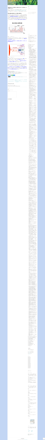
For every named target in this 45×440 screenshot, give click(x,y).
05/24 (28, 404)
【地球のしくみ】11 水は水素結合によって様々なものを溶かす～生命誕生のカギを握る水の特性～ (32, 262)
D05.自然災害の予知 (30, 156)
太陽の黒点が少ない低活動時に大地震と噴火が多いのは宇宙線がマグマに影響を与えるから (32, 57)
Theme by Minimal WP (25, 439)
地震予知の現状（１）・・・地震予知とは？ (32, 105)
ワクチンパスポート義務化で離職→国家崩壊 (31, 380)
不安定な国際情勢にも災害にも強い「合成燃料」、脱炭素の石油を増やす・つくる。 (32, 41)
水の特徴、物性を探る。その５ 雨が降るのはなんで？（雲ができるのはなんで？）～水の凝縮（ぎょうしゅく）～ (32, 326)
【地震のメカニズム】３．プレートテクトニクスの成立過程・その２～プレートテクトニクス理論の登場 (32, 134)
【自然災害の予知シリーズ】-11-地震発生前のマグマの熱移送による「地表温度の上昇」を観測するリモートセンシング (32, 278)
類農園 (31, 431)
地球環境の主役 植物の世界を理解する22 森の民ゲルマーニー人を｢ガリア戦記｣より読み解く (32, 285)
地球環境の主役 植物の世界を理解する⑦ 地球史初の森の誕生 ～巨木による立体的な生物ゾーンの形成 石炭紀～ (32, 308)
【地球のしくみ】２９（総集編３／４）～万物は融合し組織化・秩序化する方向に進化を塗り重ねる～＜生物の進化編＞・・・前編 (32, 233)
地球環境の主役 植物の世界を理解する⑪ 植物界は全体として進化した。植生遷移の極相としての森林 (32, 301)
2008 (29, 366)
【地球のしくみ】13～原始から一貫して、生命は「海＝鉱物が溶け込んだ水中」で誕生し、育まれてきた (32, 259)
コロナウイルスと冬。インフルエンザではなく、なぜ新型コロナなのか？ (32, 409)
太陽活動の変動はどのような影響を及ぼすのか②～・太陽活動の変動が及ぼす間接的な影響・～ (32, 183)
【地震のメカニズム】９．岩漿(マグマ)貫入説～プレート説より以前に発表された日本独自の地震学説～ (32, 126)
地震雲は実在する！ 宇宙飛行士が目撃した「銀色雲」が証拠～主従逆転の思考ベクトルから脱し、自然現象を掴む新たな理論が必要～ (32, 178)
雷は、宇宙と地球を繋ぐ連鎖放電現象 (32, 159)
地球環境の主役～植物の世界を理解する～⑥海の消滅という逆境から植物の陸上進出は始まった (32, 310)
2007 (29, 367)
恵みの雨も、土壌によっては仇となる (32, 279)
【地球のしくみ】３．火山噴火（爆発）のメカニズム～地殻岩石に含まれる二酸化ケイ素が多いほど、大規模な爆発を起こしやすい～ (32, 273)
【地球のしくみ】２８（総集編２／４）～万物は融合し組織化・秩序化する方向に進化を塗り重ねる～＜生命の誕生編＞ (32, 238)
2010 (29, 365)
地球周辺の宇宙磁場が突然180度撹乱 (32, 181)
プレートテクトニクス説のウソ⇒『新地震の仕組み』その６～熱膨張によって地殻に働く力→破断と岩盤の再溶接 (32, 145)
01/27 (28, 415)
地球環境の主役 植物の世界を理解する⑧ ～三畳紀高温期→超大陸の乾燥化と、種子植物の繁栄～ (32, 305)
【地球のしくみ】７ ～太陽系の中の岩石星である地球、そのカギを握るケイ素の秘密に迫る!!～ (32, 268)
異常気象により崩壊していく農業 (31, 173)
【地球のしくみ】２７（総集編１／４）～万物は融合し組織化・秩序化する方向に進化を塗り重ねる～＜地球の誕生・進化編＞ (32, 241)
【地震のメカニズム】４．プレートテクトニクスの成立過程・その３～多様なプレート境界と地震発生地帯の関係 (32, 132)
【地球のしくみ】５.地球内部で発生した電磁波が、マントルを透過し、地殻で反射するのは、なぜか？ (32, 271)
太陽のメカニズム (30, 324)
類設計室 (29, 430)
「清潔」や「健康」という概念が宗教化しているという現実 (32, 390)
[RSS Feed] (23, 438)
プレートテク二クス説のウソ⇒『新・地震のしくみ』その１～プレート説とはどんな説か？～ (32, 152)
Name (8, 89)
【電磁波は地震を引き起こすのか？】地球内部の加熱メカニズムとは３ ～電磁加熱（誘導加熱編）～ (32, 107)
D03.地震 (29, 48)
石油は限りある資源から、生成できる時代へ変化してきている (32, 38)
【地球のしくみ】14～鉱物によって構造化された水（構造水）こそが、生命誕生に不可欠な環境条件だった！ (32, 257)
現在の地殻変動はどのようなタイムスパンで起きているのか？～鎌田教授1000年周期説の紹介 (32, 86)
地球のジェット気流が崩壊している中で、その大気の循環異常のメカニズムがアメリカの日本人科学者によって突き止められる (32, 212)
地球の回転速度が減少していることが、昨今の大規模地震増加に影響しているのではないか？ (32, 72)
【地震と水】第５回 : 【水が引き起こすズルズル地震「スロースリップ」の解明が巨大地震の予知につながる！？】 (32, 93)
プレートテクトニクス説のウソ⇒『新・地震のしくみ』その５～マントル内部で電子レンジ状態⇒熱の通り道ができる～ (32, 147)
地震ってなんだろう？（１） (31, 155)
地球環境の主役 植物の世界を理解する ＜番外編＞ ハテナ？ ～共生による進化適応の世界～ (32, 307)
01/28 (28, 410)
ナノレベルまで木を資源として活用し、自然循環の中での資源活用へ (32, 35)
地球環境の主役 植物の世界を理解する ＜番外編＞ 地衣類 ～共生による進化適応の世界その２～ (32, 296)
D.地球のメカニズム (30, 46)
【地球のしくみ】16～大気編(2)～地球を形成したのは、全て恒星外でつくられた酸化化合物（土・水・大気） (32, 253)
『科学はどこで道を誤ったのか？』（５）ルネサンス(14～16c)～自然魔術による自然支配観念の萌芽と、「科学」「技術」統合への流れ (32, 403)
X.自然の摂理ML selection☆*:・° (31, 344)
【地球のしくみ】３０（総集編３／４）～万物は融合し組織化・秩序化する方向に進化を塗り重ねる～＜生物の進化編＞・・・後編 (32, 231)
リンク (20, 73)
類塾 (28, 431)
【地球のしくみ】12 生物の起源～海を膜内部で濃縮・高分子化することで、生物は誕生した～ (32, 260)
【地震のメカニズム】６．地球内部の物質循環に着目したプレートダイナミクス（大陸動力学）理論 (32, 130)
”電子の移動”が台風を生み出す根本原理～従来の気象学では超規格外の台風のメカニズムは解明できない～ (32, 193)
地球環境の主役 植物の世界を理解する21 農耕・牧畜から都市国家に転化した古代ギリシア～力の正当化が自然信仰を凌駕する (32, 287)
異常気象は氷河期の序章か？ (31, 198)
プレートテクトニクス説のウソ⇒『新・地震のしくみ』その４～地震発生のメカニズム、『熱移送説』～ (32, 148)
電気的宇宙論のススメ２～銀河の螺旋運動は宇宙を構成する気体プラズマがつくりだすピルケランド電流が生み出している (32, 205)
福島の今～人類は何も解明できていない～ (32, 177)
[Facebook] (22, 438)
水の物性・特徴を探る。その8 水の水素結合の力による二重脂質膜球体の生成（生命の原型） (32, 321)
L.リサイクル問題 (30, 340)
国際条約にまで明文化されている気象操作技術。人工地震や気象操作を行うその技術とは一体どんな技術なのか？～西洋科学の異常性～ (32, 209)
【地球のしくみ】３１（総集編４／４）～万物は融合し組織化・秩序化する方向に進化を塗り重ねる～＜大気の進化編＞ (32, 228)
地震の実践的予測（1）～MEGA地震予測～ (32, 50)
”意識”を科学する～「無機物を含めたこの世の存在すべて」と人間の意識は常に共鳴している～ (32, 201)
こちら (9, 36)
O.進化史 (29, 342)
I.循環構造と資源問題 (30, 338)
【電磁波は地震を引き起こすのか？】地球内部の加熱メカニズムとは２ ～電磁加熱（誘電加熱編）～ (32, 109)
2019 (29, 359)
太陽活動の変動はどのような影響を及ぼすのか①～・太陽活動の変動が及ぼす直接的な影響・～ (32, 186)
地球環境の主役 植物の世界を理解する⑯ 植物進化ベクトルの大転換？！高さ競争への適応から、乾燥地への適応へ (32, 293)
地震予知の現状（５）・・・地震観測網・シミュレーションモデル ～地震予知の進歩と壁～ (32, 99)
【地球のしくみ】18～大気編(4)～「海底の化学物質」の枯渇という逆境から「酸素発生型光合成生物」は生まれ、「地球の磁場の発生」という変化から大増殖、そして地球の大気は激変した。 (32, 249)
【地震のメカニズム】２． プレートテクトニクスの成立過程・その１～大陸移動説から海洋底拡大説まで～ (32, 136)
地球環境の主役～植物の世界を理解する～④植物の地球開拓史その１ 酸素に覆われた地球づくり (32, 314)
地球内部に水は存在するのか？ (31, 214)
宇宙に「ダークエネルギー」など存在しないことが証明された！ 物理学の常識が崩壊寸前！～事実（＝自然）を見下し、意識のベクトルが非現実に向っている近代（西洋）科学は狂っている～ (32, 387)
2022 (29, 357)
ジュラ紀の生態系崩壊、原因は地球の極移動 (32, 189)
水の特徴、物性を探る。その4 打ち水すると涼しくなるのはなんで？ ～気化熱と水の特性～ (32, 328)
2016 (29, 361)
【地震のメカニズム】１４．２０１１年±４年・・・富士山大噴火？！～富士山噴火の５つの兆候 (32, 117)
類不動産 (32, 430)
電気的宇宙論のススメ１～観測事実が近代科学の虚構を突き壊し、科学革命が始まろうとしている (32, 206)
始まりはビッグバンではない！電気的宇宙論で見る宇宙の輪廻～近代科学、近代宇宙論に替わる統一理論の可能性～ (32, 188)
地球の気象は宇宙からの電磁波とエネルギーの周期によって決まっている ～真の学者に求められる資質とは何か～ (32, 197)
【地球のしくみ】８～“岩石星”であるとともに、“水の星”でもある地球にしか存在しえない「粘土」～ (32, 266)
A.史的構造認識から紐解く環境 (31, 44)
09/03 (28, 397)
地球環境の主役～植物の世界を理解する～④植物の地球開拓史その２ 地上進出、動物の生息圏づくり (32, 313)
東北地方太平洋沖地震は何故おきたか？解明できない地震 (20, 10)
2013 (29, 363)
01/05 (28, 388)
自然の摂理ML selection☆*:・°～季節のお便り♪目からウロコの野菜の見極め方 (32, 399)
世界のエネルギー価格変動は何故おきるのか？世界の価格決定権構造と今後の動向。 (32, 37)
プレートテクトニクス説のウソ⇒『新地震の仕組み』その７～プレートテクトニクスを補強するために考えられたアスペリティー (32, 142)
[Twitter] (21, 438)
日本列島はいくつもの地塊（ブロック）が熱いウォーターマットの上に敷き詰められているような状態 (32, 79)
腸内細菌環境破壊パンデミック (30, 406)
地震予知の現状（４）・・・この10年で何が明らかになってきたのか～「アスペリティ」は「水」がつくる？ (32, 101)
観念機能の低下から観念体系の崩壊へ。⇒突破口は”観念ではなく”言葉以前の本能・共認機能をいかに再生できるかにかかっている (32, 203)
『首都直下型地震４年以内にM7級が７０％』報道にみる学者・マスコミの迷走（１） (32, 123)
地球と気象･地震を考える (14, 0)
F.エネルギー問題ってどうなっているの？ (32, 336)
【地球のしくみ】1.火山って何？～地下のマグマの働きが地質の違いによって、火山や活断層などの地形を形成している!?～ (32, 276)
